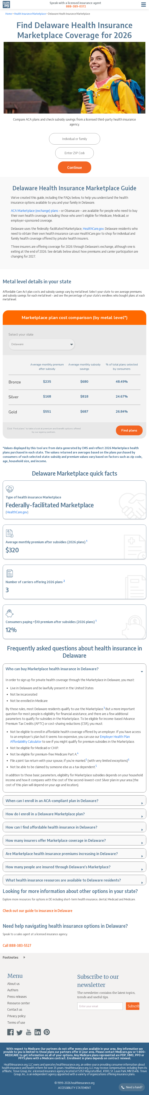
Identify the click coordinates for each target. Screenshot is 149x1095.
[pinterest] (47, 1032)
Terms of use (16, 1022)
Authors (12, 990)
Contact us (14, 1009)
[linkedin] (38, 1032)
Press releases (17, 996)
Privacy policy (16, 1016)
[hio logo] (6, 4)
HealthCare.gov (17, 512)
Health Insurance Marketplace (30, 13)
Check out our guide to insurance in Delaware (37, 911)
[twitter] (19, 1032)
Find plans (129, 430)
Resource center (18, 1003)
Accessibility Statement (74, 1087)
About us (13, 983)
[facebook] (10, 1032)
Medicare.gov (123, 1051)
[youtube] (28, 1032)
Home (8, 13)
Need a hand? (134, 1087)
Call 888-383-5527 (17, 946)
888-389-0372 (76, 6)
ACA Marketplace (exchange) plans (34, 210)
